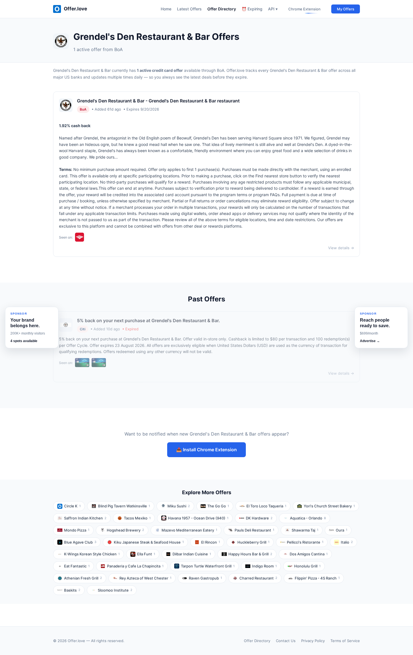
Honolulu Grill (307, 566)
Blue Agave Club (80, 542)
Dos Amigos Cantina (309, 554)
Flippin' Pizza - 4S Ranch (317, 578)
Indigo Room (264, 566)
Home (166, 8)
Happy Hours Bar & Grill (250, 554)
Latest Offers (189, 8)
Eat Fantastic (77, 566)
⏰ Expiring (252, 8)
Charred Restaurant (258, 578)
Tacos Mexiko (137, 518)
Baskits (72, 590)
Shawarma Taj (305, 530)
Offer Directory (221, 8)
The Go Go (218, 506)
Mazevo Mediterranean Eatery (189, 530)
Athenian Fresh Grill (83, 578)
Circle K (72, 506)
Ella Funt (146, 554)
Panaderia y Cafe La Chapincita (135, 566)
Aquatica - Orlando (308, 518)
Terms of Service (345, 640)
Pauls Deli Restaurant (254, 530)
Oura (341, 530)
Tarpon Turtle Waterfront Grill (208, 566)
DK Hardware (259, 518)
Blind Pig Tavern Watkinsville (124, 506)
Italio (347, 542)
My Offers (345, 9)
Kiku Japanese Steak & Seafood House (149, 542)
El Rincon (210, 542)
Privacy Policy (313, 640)
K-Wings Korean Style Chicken (92, 554)
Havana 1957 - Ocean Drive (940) (198, 518)
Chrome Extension (304, 9)
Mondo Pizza (76, 530)
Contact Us (286, 640)
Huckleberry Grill (253, 542)
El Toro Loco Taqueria (266, 506)
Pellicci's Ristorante (305, 542)
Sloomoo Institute (115, 590)
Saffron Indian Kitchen (85, 518)
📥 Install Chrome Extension (206, 449)
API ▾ (273, 8)
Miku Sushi (178, 506)
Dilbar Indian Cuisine (192, 554)
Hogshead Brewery (125, 530)
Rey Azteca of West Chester (145, 578)
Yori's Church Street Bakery (329, 506)
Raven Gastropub (205, 578)
